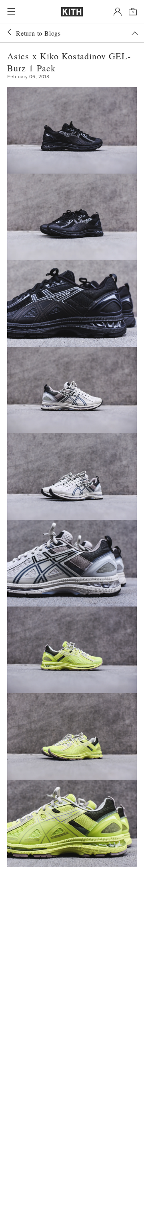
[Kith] (72, 11)
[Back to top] (135, 33)
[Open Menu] (11, 12)
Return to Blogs (38, 33)
